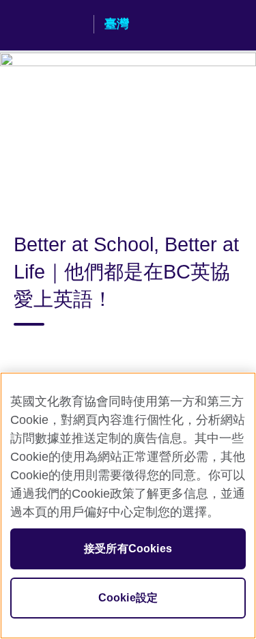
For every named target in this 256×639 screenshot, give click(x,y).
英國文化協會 (48, 25)
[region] (128, 505)
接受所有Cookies (128, 548)
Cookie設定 (128, 598)
